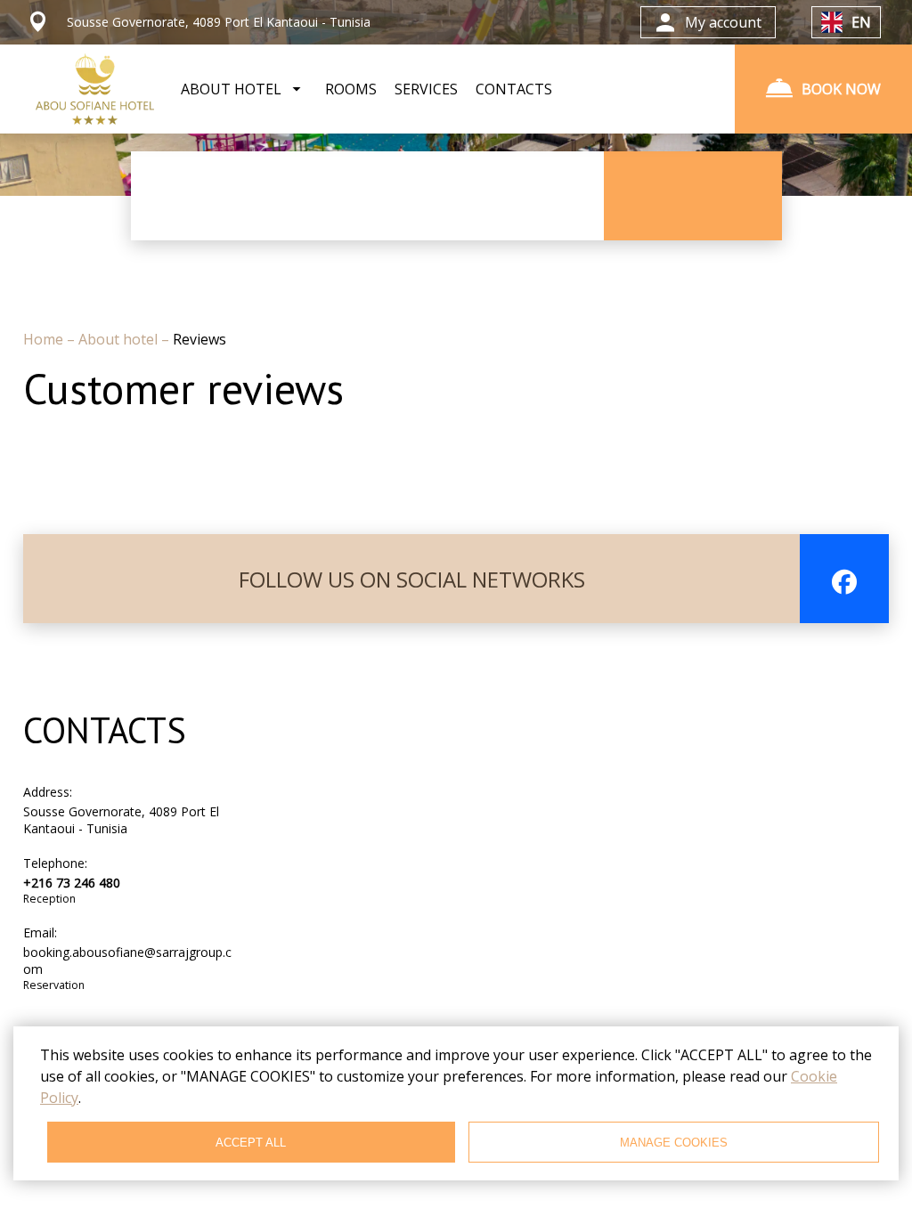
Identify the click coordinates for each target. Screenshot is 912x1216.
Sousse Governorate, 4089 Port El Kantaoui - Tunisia (121, 820)
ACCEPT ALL (251, 1142)
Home (45, 339)
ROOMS (351, 89)
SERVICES (426, 89)
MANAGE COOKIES (674, 1142)
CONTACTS (514, 89)
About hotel (119, 339)
